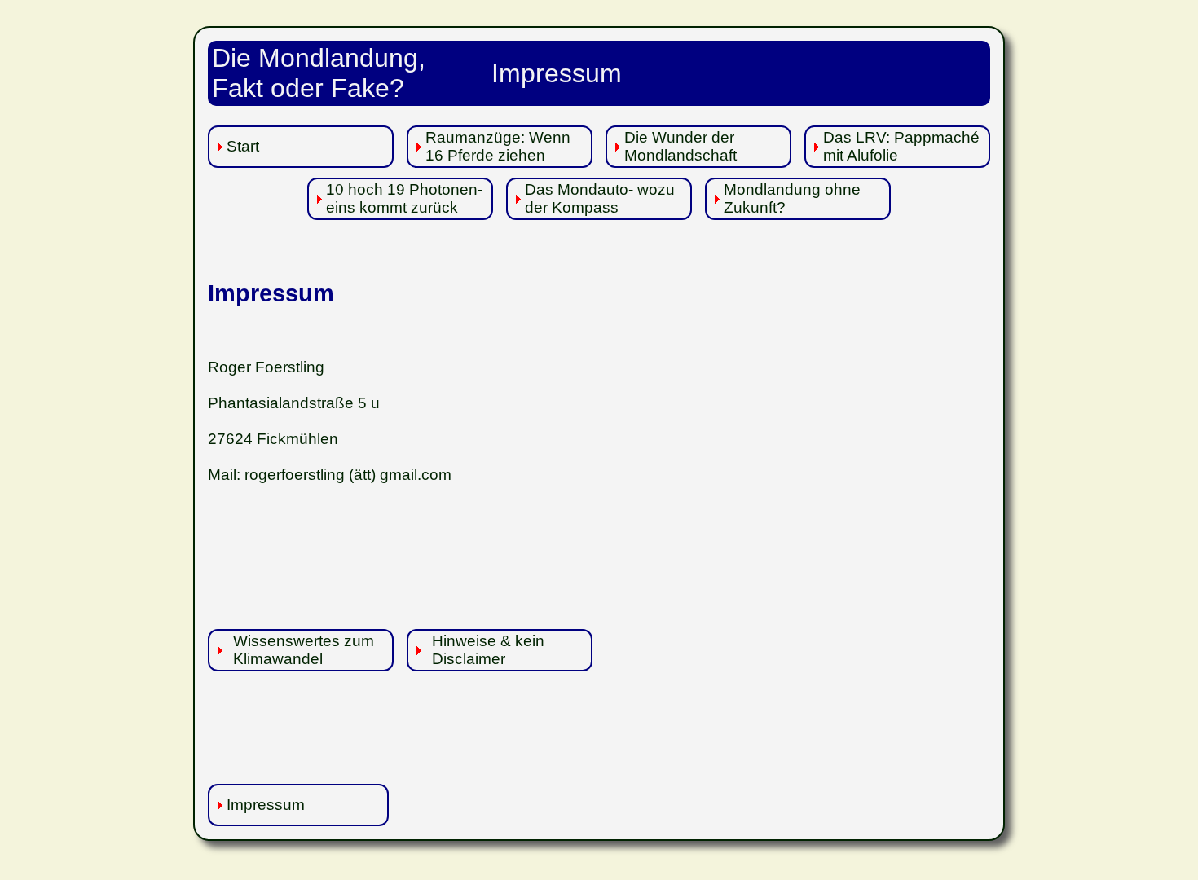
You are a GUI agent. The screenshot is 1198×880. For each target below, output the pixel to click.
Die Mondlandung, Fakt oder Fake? (318, 73)
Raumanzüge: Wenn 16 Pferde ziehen (497, 146)
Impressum (266, 804)
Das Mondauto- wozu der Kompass (600, 198)
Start (243, 146)
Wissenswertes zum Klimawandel (303, 649)
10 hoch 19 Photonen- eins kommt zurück (404, 198)
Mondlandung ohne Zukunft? (792, 198)
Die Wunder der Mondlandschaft (680, 146)
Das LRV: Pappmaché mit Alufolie (901, 146)
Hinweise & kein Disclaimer (488, 649)
